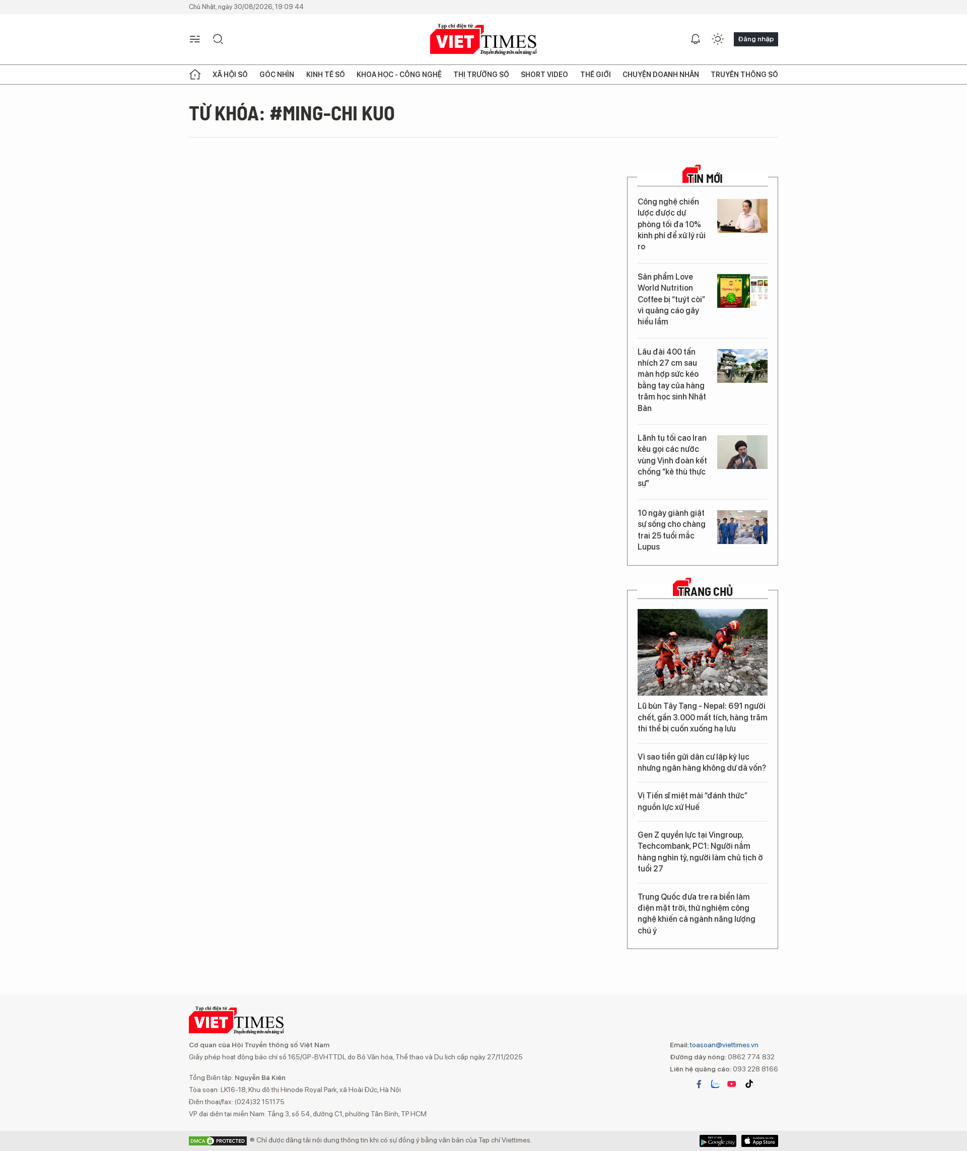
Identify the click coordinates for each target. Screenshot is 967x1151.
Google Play (759, 1141)
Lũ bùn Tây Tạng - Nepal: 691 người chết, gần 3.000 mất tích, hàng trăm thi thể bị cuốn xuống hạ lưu (703, 717)
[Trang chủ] (195, 74)
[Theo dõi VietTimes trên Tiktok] (748, 1084)
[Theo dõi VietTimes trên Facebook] (699, 1084)
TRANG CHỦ (705, 591)
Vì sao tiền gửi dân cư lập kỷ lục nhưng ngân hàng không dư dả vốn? (702, 762)
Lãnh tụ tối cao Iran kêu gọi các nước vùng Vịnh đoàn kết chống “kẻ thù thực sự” (672, 460)
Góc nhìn (276, 75)
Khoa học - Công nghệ (399, 75)
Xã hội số (230, 75)
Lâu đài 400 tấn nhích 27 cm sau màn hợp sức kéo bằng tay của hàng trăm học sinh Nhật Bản (672, 380)
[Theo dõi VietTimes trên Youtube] (731, 1084)
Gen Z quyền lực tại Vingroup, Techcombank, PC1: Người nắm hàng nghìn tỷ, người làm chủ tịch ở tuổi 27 (700, 851)
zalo (715, 1084)
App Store (718, 1141)
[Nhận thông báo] (695, 39)
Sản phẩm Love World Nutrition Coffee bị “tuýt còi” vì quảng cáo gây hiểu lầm (671, 299)
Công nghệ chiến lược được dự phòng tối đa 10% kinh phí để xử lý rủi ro (672, 224)
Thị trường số (481, 75)
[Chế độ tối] (718, 39)
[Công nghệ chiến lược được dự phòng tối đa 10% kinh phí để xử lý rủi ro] (742, 216)
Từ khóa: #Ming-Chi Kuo (292, 112)
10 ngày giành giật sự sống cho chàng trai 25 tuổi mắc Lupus (672, 530)
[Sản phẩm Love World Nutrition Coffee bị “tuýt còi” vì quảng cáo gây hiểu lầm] (742, 291)
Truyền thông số (744, 75)
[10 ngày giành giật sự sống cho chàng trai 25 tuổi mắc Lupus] (742, 527)
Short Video (544, 75)
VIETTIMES (483, 39)
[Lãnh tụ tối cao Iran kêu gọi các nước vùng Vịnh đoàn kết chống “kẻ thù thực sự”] (742, 452)
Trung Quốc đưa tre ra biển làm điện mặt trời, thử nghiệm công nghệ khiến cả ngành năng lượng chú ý (696, 913)
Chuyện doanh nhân (661, 75)
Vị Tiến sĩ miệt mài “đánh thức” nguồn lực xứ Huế (692, 801)
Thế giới (595, 75)
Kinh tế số (325, 75)
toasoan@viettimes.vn (723, 1045)
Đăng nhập (756, 39)
